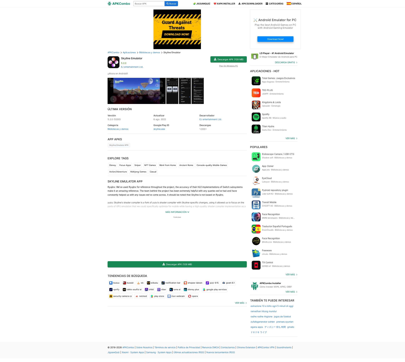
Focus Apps (125, 165)
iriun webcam (178, 296)
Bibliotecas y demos (118, 129)
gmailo (290, 327)
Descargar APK (230, 59)
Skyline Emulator (131, 58)
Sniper (137, 165)
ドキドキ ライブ (259, 332)
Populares (259, 147)
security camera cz (122, 296)
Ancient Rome (186, 165)
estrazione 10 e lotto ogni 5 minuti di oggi (272, 306)
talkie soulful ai (134, 289)
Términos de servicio (165, 347)
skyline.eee (159, 129)
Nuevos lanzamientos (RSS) (220, 352)
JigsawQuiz (114, 352)
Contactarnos (228, 347)
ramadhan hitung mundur (264, 311)
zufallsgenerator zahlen (263, 321)
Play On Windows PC (228, 66)
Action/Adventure (118, 171)
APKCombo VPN (266, 347)
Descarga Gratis (285, 62)
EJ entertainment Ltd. (132, 66)
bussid (130, 282)
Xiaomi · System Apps (133, 352)
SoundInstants (284, 347)
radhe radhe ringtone (261, 316)
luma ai (177, 289)
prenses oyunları (284, 321)
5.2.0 (114, 119)
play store (159, 296)
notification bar (172, 282)
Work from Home (167, 165)
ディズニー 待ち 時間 (275, 327)
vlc (142, 282)
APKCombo (113, 52)
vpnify (116, 289)
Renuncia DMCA (210, 347)
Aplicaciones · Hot (265, 71)
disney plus (193, 289)
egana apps (257, 327)
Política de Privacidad (189, 347)
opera (195, 296)
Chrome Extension (246, 347)
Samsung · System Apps (158, 352)
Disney (112, 165)
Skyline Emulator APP (125, 181)
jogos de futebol (282, 316)
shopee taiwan (195, 282)
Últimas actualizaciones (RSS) (189, 352)
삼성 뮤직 (214, 282)
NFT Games (150, 165)
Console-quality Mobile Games (212, 165)
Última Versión (120, 109)
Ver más (239, 302)
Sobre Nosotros (144, 347)
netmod (143, 296)
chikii (151, 289)
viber (163, 289)
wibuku (154, 282)
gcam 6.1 (230, 282)
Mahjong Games (138, 171)
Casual (153, 171)
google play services (216, 289)
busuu (116, 282)
